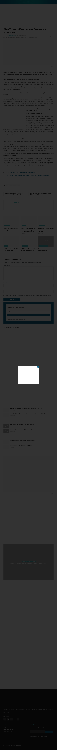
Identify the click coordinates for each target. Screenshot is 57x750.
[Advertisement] (28, 375)
